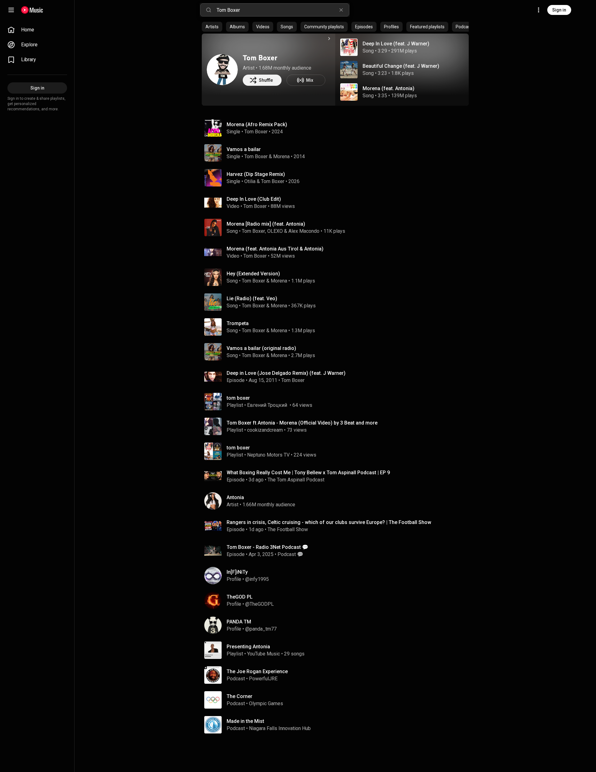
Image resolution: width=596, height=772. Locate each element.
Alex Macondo (303, 231)
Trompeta (238, 323)
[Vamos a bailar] (338, 152)
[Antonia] (338, 501)
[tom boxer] (338, 401)
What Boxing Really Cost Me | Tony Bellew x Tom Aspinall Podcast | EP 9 (308, 473)
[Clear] (341, 10)
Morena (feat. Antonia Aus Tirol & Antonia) (275, 249)
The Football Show (288, 529)
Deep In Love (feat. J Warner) (396, 44)
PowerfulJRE (263, 679)
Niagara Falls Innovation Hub (280, 728)
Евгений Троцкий (267, 405)
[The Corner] (338, 699)
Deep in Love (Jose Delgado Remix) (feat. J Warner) (286, 373)
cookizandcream (265, 430)
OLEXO (275, 231)
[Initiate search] (209, 10)
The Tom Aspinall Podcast (296, 480)
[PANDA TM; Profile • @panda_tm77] (338, 625)
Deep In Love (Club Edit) (254, 199)
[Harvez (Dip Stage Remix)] (338, 177)
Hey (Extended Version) (253, 274)
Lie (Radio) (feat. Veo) (252, 298)
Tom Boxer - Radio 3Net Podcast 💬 (267, 547)
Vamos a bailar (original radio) (261, 348)
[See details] (329, 38)
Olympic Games (266, 703)
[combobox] (283, 10)
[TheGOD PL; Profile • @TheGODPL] (338, 600)
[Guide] (11, 10)
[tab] (212, 27)
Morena (281, 156)
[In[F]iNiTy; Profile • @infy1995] (338, 575)
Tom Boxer (260, 57)
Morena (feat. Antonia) (388, 88)
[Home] (32, 10)
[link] (37, 29)
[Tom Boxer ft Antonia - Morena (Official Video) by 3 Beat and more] (338, 426)
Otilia (249, 181)
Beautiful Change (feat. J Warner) (401, 66)
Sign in (559, 9)
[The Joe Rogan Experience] (338, 675)
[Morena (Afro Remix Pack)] (338, 128)
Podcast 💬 (290, 554)
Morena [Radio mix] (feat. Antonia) (266, 224)
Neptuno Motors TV (268, 455)
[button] (349, 47)
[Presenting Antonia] (338, 650)
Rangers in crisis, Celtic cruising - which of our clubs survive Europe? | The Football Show (329, 522)
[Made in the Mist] (338, 724)
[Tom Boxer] (222, 69)
